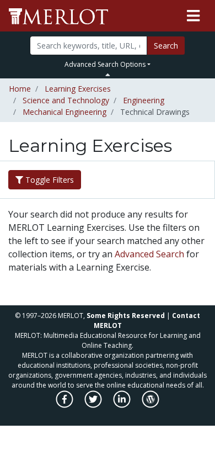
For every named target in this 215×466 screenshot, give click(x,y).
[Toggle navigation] (193, 16)
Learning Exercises (78, 88)
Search (166, 45)
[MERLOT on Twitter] (94, 405)
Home (20, 88)
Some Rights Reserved (126, 315)
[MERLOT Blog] (150, 405)
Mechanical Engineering (64, 112)
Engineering (143, 100)
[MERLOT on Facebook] (65, 405)
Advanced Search (149, 254)
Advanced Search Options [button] (105, 64)
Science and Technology (66, 100)
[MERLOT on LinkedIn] (123, 405)
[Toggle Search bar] (107, 74)
